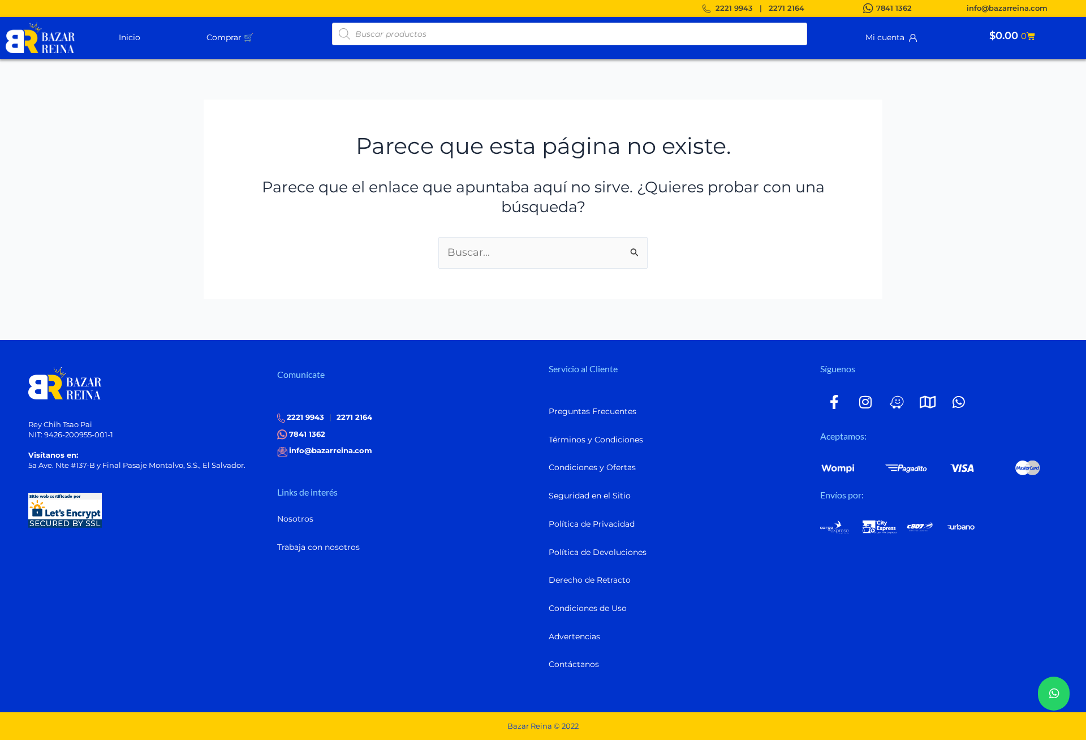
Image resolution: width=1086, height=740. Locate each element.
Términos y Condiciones (596, 439)
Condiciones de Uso (588, 608)
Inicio (129, 37)
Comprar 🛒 (229, 37)
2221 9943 (734, 7)
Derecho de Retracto (590, 580)
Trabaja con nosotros (318, 547)
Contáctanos (574, 664)
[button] (258, 37)
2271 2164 (786, 7)
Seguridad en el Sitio (590, 496)
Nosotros (295, 519)
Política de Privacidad (592, 524)
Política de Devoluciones (598, 552)
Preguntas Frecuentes (592, 411)
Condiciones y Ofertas (592, 467)
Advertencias (574, 636)
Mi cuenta (887, 37)
